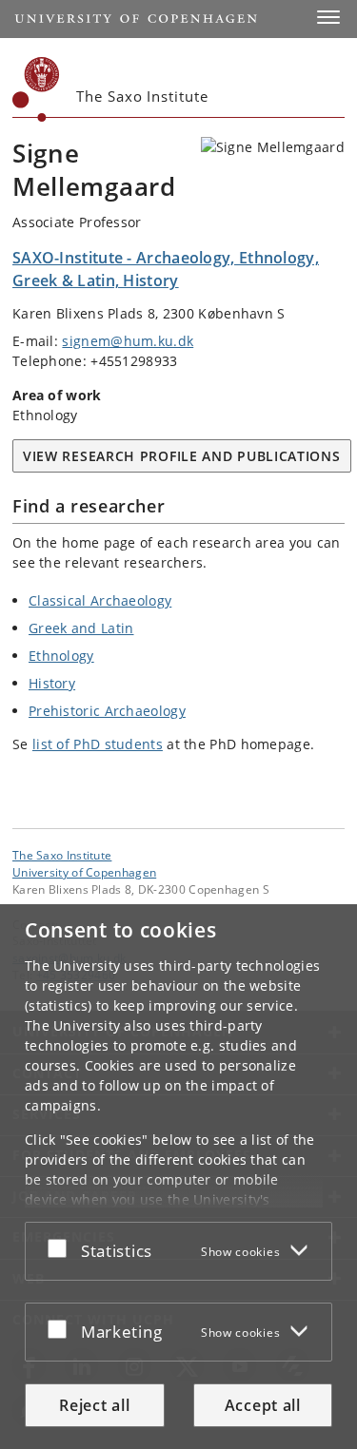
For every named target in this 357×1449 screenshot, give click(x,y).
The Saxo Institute (61, 854)
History (52, 683)
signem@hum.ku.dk (127, 341)
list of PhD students (97, 744)
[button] (328, 17)
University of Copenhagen (84, 871)
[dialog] (178, 1176)
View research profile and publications (182, 456)
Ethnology (61, 656)
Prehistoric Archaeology (107, 711)
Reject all (94, 1405)
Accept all (263, 1405)
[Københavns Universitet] (36, 89)
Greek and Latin (81, 628)
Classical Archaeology (100, 600)
